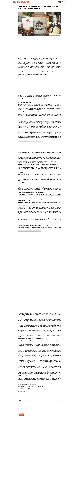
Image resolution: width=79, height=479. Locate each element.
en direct (34, 384)
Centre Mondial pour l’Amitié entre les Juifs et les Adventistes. (46, 166)
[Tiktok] (61, 2)
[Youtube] (62, 2)
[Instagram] (59, 2)
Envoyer (22, 414)
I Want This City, (42, 325)
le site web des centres (37, 109)
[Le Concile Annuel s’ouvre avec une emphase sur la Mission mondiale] (39, 47)
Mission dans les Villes (29, 330)
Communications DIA (24, 10)
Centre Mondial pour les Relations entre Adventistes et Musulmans (39, 131)
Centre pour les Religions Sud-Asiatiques (44, 126)
